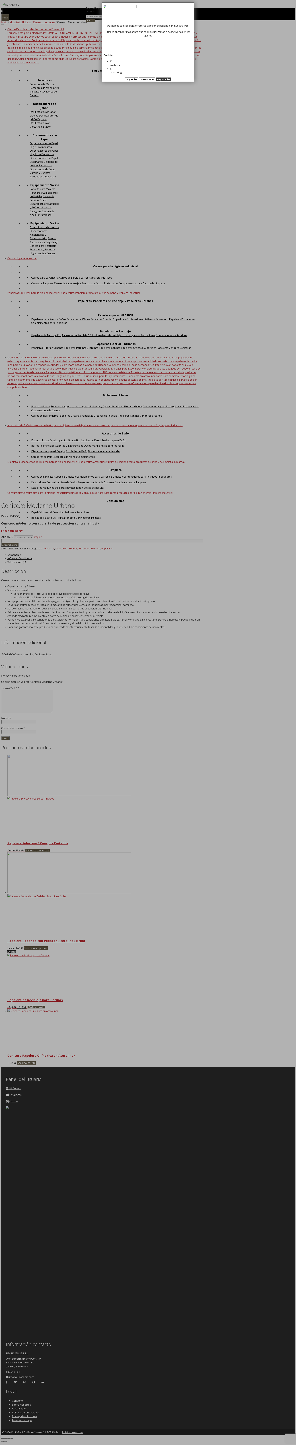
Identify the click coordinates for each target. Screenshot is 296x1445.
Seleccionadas (147, 79)
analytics (115, 65)
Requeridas (131, 79)
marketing (116, 72)
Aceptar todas (163, 79)
